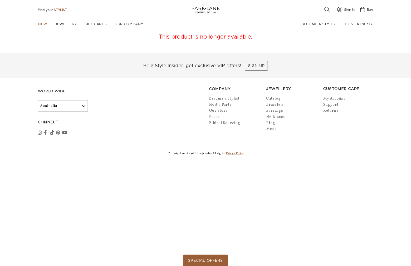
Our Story (218, 110)
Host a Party (359, 24)
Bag (370, 9)
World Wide (52, 91)
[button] (328, 9)
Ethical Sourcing (224, 123)
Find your (52, 10)
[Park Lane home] (205, 9)
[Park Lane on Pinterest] (58, 133)
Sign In (349, 9)
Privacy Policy (235, 154)
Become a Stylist (319, 24)
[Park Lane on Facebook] (46, 133)
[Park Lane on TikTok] (52, 133)
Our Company (128, 24)
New (42, 24)
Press (214, 117)
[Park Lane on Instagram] (40, 133)
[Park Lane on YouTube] (65, 133)
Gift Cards (95, 24)
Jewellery (66, 24)
